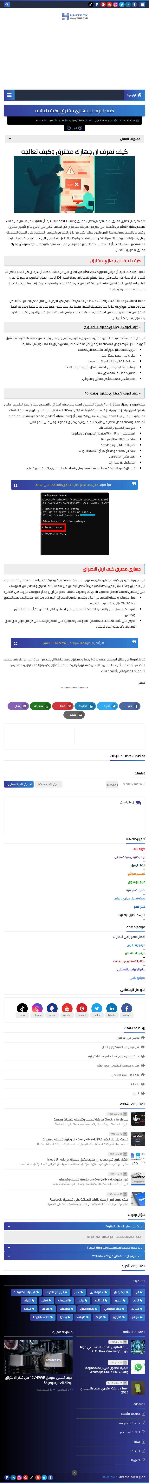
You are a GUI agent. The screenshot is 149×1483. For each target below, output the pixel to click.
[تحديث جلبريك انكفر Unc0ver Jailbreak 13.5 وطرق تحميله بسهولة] (138, 1139)
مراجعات (65, 1308)
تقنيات (51, 120)
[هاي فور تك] (74, 16)
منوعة (39, 120)
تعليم (61, 120)
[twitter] (122, 4)
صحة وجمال (87, 1308)
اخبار (77, 1292)
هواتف (115, 338)
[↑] (74, 1473)
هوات (99, 1317)
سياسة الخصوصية (129, 1423)
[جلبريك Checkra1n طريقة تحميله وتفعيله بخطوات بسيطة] (138, 1119)
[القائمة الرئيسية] (9, 95)
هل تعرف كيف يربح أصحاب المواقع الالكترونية (113, 1056)
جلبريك (135, 1308)
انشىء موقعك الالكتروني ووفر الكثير (118, 1065)
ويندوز (63, 1317)
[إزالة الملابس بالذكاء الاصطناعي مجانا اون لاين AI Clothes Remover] (138, 1347)
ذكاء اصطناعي (112, 1308)
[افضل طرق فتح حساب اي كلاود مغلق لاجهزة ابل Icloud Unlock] (138, 1159)
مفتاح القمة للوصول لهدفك (129, 961)
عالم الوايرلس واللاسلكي (125, 1074)
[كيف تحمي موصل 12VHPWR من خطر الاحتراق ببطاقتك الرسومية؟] (38, 1357)
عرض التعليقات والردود (18, 784)
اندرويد (118, 1300)
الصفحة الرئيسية (79, 120)
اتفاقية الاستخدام (130, 1432)
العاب (136, 1300)
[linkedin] (128, 4)
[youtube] (109, 4)
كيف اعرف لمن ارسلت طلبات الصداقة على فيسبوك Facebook (89, 1199)
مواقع (135, 1317)
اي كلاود (99, 1300)
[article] (41, 737)
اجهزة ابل (119, 1292)
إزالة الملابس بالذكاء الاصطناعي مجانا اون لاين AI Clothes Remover (104, 1349)
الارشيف (135, 1450)
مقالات (45, 1308)
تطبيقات (63, 1300)
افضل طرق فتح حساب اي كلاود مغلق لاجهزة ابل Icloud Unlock (87, 1159)
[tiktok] (91, 4)
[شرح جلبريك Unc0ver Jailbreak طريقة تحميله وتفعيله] (138, 1179)
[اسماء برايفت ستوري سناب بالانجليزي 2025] (138, 1388)
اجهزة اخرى (97, 1292)
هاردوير (117, 1317)
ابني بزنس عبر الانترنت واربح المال (120, 1046)
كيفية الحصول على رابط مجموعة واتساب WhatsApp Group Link (106, 1370)
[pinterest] (103, 4)
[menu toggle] (142, 4)
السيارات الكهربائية (25, 1292)
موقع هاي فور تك (70, 244)
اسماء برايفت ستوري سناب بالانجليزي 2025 (104, 1390)
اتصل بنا (135, 1460)
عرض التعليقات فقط (48, 784)
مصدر (141, 682)
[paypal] (97, 4)
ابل (137, 1292)
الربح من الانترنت (55, 1292)
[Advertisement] (74, 60)
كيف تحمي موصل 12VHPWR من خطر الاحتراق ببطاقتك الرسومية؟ (39, 1380)
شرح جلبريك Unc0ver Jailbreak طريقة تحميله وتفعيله (93, 1179)
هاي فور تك (108, 1477)
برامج (116, 318)
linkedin (135, 1084)
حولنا (137, 1441)
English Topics (41, 1317)
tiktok (136, 1093)
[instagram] (115, 4)
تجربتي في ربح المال (128, 1038)
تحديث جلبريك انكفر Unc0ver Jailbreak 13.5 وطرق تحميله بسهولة (85, 1139)
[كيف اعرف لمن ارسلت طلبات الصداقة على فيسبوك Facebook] (138, 1199)
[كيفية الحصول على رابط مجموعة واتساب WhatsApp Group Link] (138, 1367)
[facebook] (134, 4)
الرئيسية (132, 95)
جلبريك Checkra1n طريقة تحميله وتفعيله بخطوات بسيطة (91, 1119)
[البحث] (7, 4)
